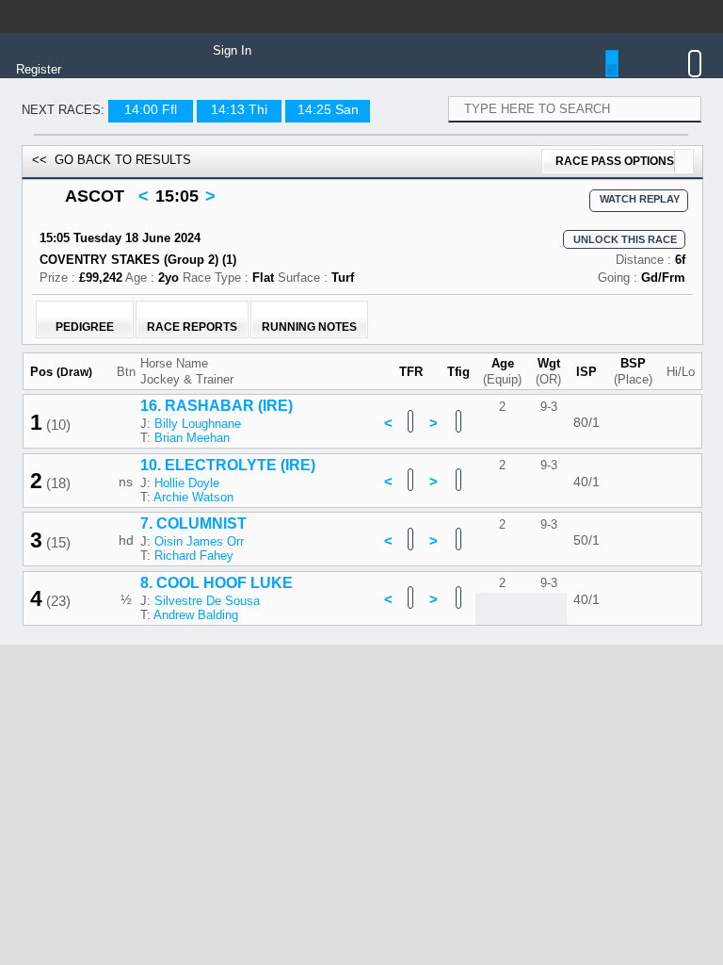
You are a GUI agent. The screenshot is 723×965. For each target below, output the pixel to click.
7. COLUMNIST (179, 523)
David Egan (171, 895)
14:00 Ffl (150, 109)
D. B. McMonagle (187, 777)
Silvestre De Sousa (193, 601)
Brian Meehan (178, 438)
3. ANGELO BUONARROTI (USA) (243, 877)
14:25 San (328, 109)
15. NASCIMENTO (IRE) (209, 936)
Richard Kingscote (190, 836)
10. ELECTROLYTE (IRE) (213, 465)
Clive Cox (166, 850)
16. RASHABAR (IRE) (202, 406)
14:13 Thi (239, 109)
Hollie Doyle (172, 483)
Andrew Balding (181, 615)
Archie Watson (179, 497)
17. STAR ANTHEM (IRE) (212, 818)
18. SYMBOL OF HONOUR (219, 701)
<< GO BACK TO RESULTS (111, 160)
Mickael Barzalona (190, 718)
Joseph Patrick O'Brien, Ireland (225, 791)
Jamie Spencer (181, 954)
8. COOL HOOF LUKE (202, 583)
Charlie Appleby (182, 673)
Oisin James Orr (185, 541)
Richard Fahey (179, 555)
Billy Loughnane (183, 424)
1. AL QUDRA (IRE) (193, 641)
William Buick (177, 659)
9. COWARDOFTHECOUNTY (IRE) (246, 759)
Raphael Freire (179, 909)
